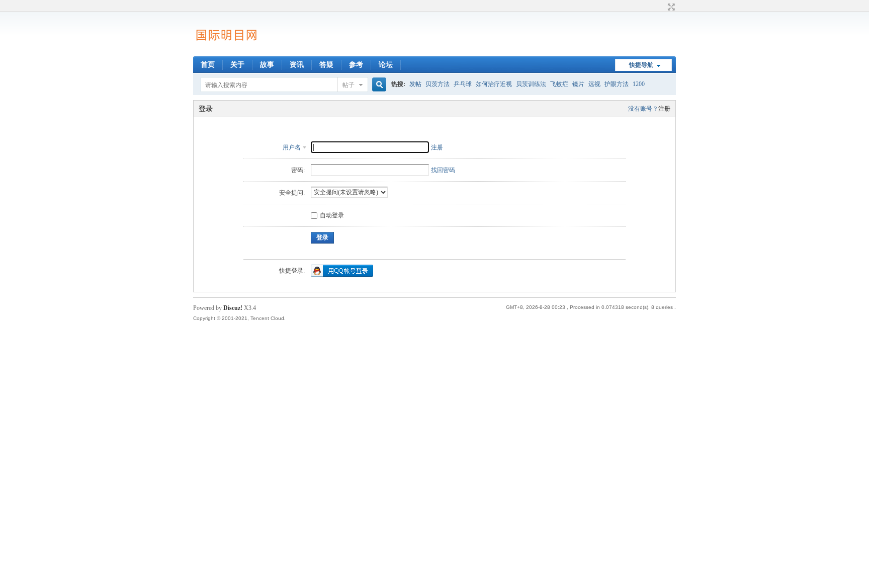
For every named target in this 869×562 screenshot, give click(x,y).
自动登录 (332, 215)
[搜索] (377, 85)
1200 (639, 84)
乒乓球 (463, 84)
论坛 (386, 64)
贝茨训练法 (531, 84)
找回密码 (443, 170)
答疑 (326, 64)
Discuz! (232, 307)
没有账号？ (643, 108)
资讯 (297, 64)
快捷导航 (641, 64)
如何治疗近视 (494, 84)
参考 (356, 64)
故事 (267, 64)
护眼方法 (616, 84)
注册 (664, 108)
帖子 (348, 85)
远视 (594, 84)
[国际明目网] (225, 50)
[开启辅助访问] (661, 7)
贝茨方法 (437, 84)
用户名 (292, 147)
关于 (237, 64)
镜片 (578, 84)
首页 (208, 64)
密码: (298, 170)
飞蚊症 (559, 84)
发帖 (415, 84)
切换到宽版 (670, 7)
